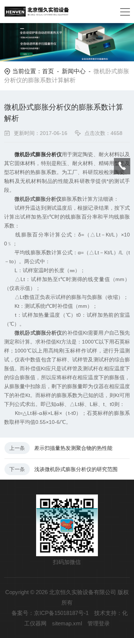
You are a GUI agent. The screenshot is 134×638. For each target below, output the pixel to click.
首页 (48, 71)
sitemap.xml (67, 623)
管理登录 (98, 623)
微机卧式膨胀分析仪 (38, 154)
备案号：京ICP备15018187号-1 (50, 613)
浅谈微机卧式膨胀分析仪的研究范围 (76, 469)
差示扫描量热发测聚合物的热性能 (73, 448)
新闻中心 (74, 71)
